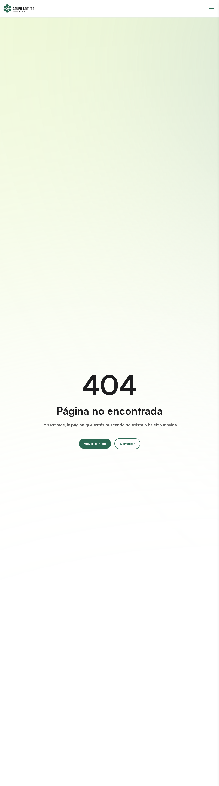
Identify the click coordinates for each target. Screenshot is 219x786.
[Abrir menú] (211, 8)
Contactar (127, 443)
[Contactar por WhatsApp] (208, 775)
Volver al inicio (95, 443)
